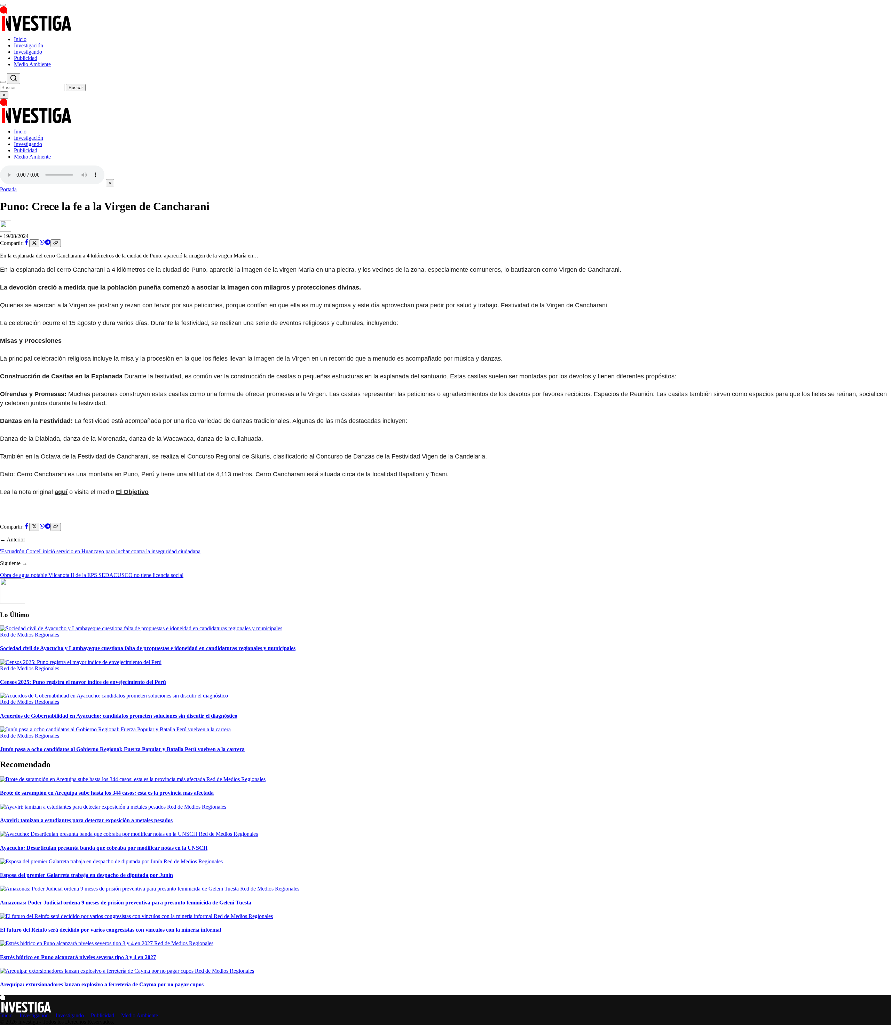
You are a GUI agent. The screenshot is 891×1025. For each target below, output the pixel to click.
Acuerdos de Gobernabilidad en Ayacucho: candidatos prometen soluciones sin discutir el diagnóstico (118, 716)
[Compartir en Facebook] (26, 243)
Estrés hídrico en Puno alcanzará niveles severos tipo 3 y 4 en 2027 (78, 957)
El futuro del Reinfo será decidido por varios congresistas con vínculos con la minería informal (110, 930)
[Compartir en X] (34, 243)
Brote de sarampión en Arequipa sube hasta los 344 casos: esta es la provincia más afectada (107, 793)
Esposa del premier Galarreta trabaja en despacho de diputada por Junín (86, 875)
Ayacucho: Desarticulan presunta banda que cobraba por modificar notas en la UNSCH (103, 848)
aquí (61, 491)
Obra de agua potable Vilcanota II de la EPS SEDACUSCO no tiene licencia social (91, 575)
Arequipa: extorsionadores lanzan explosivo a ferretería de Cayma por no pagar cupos (102, 984)
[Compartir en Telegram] (47, 243)
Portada (8, 189)
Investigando (28, 52)
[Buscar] (3, 82)
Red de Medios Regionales (29, 635)
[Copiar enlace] (55, 243)
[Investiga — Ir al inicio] (445, 18)
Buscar (76, 87)
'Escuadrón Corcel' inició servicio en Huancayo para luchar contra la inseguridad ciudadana (100, 551)
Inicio (20, 39)
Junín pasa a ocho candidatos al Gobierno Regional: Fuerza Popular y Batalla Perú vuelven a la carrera (122, 749)
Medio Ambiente (32, 64)
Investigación (28, 45)
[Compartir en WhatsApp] (42, 243)
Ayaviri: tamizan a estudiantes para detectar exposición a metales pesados (86, 820)
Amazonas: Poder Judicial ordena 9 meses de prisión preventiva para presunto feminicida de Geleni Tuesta (125, 902)
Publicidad (25, 58)
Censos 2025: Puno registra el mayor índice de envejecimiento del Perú (83, 682)
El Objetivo (132, 491)
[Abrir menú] (3, 5)
